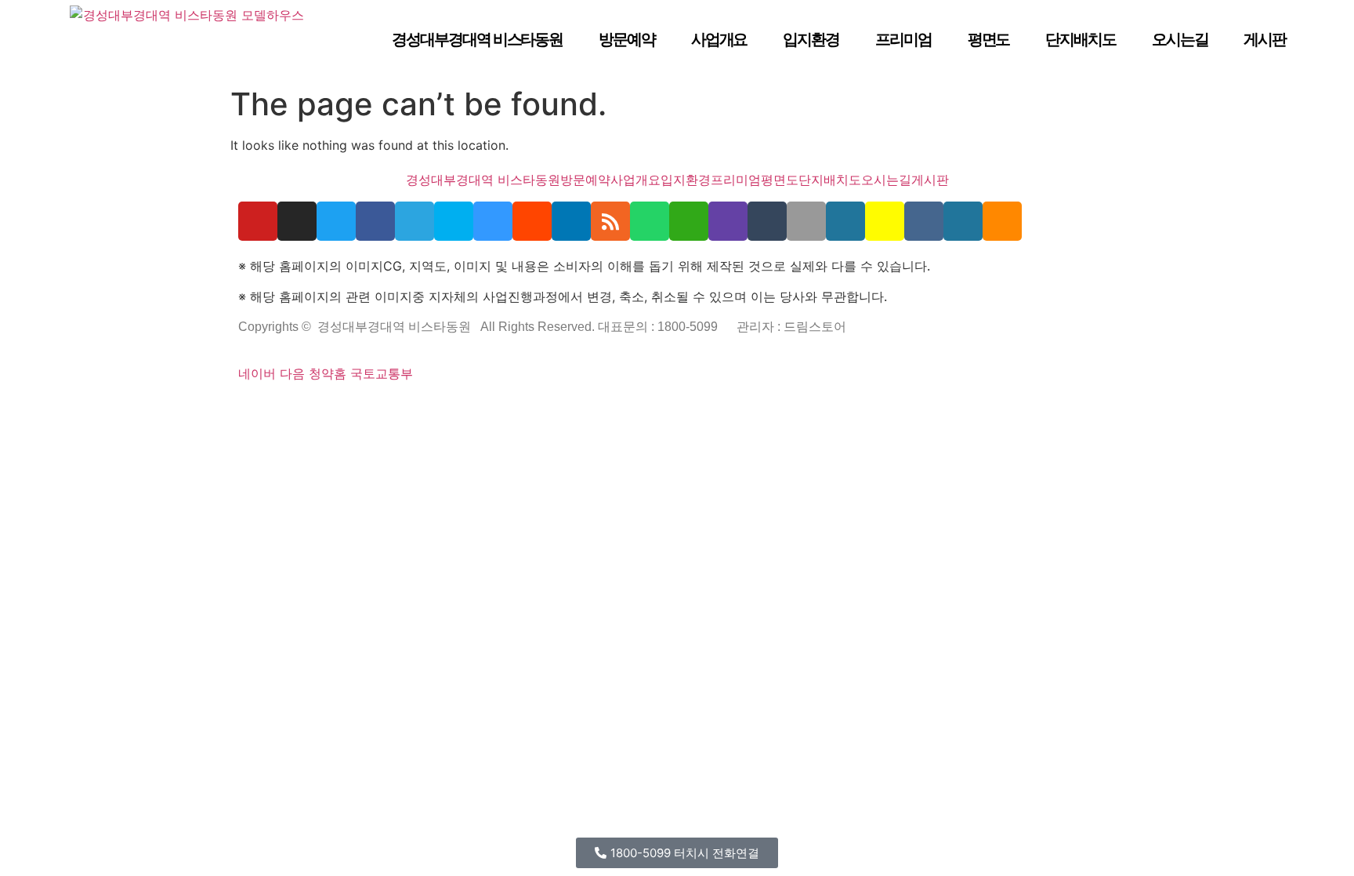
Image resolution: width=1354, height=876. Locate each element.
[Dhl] (479, 409)
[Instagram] (297, 221)
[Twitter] (336, 221)
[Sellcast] (327, 409)
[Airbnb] (575, 409)
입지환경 (811, 39)
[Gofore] (241, 409)
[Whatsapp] (649, 221)
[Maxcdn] (418, 409)
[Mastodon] (378, 409)
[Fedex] (469, 409)
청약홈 (327, 373)
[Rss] (610, 221)
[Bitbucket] (282, 409)
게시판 (1265, 39)
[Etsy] (251, 409)
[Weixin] (688, 221)
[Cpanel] (439, 409)
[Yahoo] (544, 409)
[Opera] (337, 409)
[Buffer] (524, 409)
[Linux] (398, 409)
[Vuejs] (428, 409)
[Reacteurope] (302, 409)
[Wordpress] (845, 221)
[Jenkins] (490, 409)
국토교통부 (381, 373)
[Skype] (453, 221)
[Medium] (606, 409)
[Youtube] (257, 221)
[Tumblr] (767, 221)
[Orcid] (262, 409)
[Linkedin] (616, 409)
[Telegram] (414, 221)
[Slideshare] (571, 221)
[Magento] (500, 409)
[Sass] (367, 409)
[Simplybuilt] (292, 409)
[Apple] (806, 221)
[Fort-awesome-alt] (388, 409)
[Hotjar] (514, 409)
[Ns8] (585, 409)
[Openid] (347, 409)
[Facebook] (375, 221)
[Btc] (595, 409)
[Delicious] (492, 221)
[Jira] (534, 409)
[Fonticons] (357, 409)
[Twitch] (728, 221)
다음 (292, 373)
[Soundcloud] (1002, 221)
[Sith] (313, 409)
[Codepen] (272, 409)
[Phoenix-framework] (408, 409)
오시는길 (1180, 39)
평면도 (989, 39)
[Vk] (923, 221)
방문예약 (627, 39)
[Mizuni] (449, 409)
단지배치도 (1080, 39)
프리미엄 (903, 39)
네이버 (257, 373)
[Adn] (565, 409)
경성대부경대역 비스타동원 (477, 39)
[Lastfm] (555, 409)
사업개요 (719, 39)
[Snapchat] (884, 221)
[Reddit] (532, 221)
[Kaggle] (459, 409)
